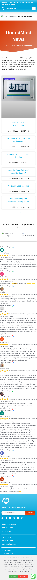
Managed (23, 576)
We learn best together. (19, 186)
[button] (34, 8)
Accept (13, 576)
